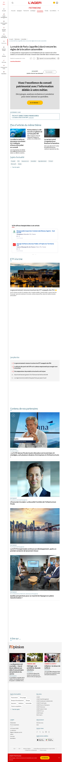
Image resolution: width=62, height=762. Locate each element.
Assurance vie (25, 161)
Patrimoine (17, 39)
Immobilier (23, 39)
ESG (18, 161)
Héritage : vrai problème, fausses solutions (33, 668)
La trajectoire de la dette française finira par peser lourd (30, 378)
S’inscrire (31, 117)
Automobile (28, 703)
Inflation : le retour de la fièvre (52, 667)
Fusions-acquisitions (16, 706)
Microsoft (13, 164)
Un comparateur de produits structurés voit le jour (30, 371)
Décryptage (23, 697)
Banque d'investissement (17, 700)
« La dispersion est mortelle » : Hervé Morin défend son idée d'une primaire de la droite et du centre (16, 669)
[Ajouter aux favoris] (34, 58)
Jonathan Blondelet (15, 61)
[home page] (34, 2)
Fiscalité (13, 161)
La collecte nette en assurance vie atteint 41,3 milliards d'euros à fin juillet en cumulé (17, 143)
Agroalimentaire (42, 161)
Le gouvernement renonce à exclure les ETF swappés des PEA (32, 290)
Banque (28, 700)
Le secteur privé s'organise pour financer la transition (51, 141)
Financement (14, 697)
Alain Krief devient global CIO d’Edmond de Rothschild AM (31, 375)
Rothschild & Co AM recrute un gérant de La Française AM (34, 132)
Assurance (13, 703)
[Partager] (31, 58)
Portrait (51, 161)
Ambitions (20, 703)
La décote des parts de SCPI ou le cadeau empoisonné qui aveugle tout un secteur (35, 367)
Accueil (11, 39)
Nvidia (19, 164)
